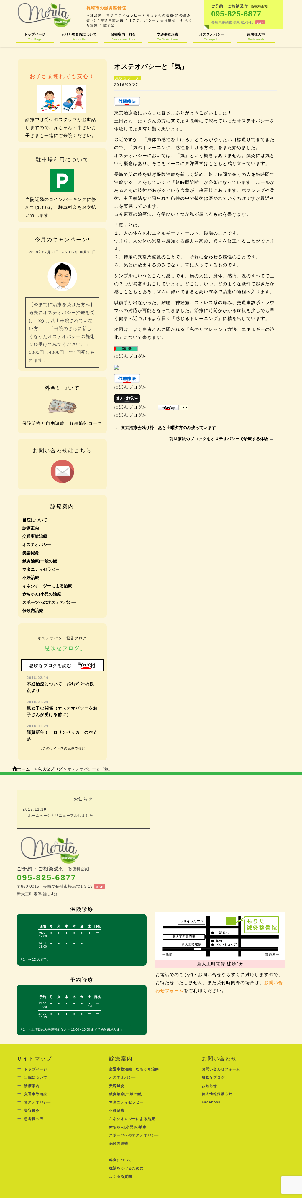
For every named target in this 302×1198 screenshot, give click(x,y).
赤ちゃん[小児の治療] (42, 594)
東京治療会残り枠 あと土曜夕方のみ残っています (168, 427)
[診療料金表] (259, 6)
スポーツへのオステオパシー (49, 602)
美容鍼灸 (168, 20)
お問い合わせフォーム (221, 1069)
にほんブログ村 (130, 356)
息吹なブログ (127, 78)
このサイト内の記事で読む (64, 748)
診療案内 (30, 528)
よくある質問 (120, 1176)
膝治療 (108, 25)
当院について (34, 519)
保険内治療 (32, 610)
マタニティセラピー (124, 15)
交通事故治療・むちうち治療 (134, 1069)
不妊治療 (94, 15)
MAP (260, 22)
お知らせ (209, 1086)
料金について (120, 1160)
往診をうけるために (126, 1168)
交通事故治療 (112, 20)
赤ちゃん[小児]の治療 (128, 1127)
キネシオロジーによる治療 (47, 585)
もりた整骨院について (79, 36)
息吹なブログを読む (50, 665)
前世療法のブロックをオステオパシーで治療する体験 (218, 438)
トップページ (34, 36)
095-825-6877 (46, 877)
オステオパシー (142, 20)
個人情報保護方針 (217, 1094)
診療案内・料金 (123, 36)
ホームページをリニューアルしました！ (61, 815)
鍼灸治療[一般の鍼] (40, 561)
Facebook (211, 1102)
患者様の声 (256, 36)
